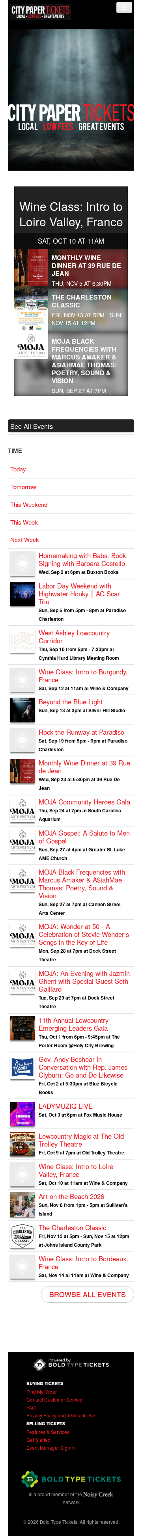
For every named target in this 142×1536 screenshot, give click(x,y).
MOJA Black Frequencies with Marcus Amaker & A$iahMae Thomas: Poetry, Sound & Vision (84, 361)
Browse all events (87, 1294)
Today (18, 469)
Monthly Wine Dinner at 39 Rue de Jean (86, 265)
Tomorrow (23, 486)
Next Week (24, 539)
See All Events (31, 426)
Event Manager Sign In (50, 1447)
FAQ (31, 1407)
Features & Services (47, 1431)
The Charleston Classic (82, 300)
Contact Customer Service (54, 1399)
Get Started (38, 1439)
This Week (24, 522)
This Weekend (28, 504)
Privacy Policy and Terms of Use (60, 1415)
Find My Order (41, 1391)
